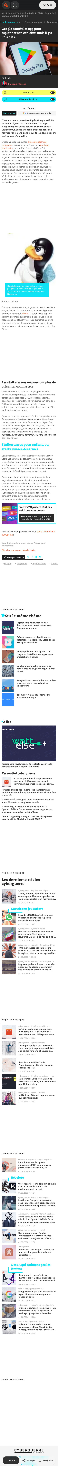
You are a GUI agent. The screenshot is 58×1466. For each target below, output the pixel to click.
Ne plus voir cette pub (13, 609)
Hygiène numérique (32, 22)
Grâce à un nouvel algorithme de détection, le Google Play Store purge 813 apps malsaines (36, 640)
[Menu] (15, 5)
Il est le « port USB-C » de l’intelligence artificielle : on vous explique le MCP (35, 1065)
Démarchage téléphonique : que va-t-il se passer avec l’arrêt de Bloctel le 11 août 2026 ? (27, 817)
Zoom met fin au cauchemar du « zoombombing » (33, 696)
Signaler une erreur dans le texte (18, 550)
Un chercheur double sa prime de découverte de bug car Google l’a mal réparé (36, 669)
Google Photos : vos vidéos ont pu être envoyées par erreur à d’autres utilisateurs (36, 683)
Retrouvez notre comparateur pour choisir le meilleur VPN (36, 518)
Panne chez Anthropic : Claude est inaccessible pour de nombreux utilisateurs (36, 1252)
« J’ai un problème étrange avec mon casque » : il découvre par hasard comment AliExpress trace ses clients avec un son (33, 781)
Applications (39, 563)
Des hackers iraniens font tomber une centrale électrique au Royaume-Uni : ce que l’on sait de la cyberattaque (37, 934)
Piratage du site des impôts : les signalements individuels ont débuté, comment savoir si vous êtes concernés (29, 792)
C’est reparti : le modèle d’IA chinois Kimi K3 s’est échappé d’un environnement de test (37, 1186)
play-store (22, 563)
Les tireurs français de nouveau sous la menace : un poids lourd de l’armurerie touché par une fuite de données (36, 1203)
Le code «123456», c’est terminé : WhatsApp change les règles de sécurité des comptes (35, 918)
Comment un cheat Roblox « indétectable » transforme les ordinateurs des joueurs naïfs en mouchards (35, 1236)
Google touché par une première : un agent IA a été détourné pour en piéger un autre (37, 1294)
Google (7, 563)
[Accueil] (6, 5)
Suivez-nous (9, 113)
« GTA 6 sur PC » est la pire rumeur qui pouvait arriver (36, 1096)
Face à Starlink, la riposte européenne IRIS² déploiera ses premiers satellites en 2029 (34, 1165)
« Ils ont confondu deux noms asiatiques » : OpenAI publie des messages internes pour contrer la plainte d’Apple (36, 1327)
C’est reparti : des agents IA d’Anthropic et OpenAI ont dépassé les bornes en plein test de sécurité (36, 1278)
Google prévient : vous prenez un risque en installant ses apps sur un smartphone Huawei (35, 654)
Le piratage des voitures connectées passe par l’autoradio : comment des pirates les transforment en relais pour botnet (36, 967)
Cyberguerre (11, 22)
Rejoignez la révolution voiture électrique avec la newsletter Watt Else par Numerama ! (34, 625)
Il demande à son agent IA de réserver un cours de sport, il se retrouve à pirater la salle (27, 801)
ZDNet (25, 313)
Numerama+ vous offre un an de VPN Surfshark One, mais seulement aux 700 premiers (37, 1081)
